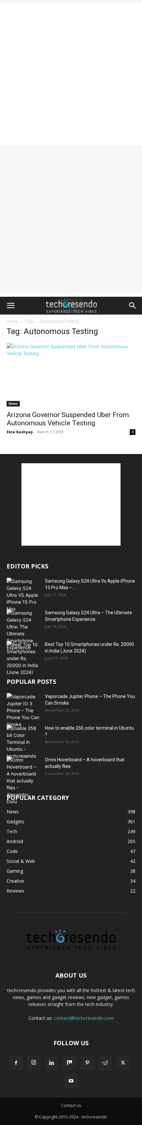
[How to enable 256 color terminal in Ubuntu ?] (23, 742)
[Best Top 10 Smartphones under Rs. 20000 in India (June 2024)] (23, 658)
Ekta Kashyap (20, 431)
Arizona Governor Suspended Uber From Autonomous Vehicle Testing (68, 419)
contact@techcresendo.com (84, 1018)
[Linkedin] (51, 1063)
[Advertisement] (71, 74)
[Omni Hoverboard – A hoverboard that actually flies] (23, 780)
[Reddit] (105, 1063)
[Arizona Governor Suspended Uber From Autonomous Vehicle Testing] (71, 375)
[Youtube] (71, 1081)
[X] (122, 1063)
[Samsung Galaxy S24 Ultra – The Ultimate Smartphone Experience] (23, 630)
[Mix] (69, 1063)
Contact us (71, 1105)
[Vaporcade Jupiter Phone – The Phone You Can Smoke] (23, 710)
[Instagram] (33, 1062)
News (13, 403)
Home (12, 321)
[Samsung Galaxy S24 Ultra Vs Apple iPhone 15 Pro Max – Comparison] (23, 595)
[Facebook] (15, 1063)
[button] (10, 306)
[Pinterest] (87, 1063)
